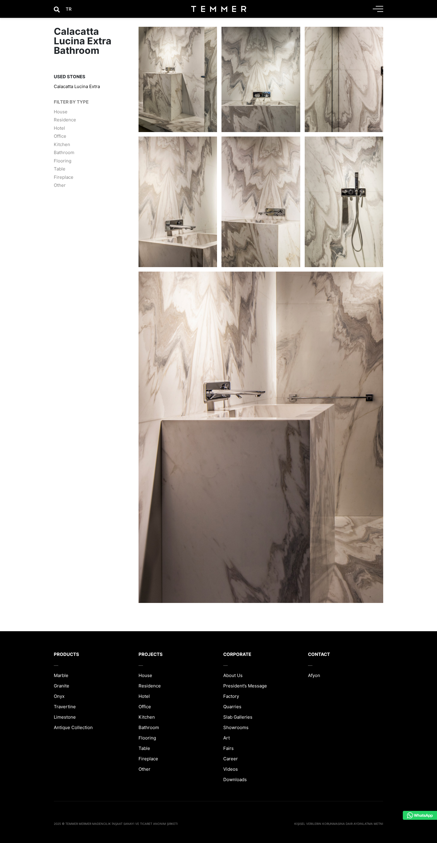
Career (230, 758)
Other (60, 185)
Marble (61, 675)
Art (226, 738)
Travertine (65, 706)
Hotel (59, 128)
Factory (231, 696)
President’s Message (245, 686)
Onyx (59, 696)
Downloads (235, 779)
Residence (65, 120)
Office (60, 136)
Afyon (314, 675)
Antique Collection (73, 727)
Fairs (228, 748)
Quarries (232, 706)
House (60, 112)
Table (59, 169)
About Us (233, 675)
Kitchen (62, 144)
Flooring (62, 161)
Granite (61, 686)
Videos (230, 769)
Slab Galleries (237, 717)
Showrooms (236, 727)
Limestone (65, 717)
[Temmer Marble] (218, 9)
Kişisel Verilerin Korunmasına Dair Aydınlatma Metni (338, 823)
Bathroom (64, 152)
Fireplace (63, 177)
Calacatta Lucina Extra (77, 86)
